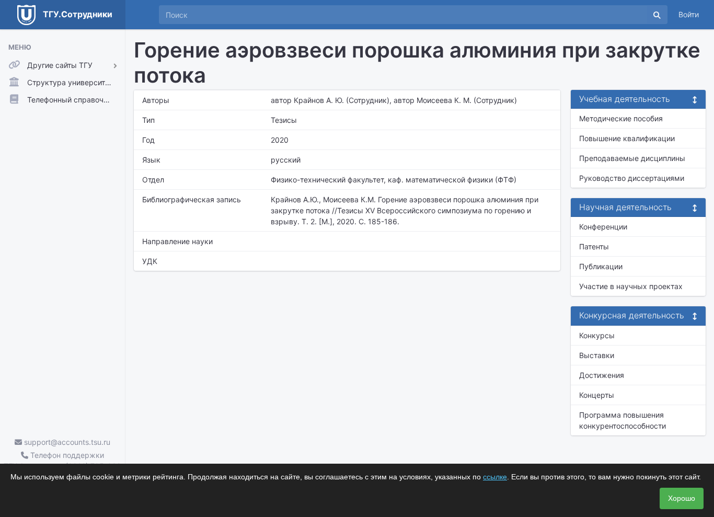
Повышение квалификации (627, 138)
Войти (688, 14)
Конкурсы (597, 335)
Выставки (596, 355)
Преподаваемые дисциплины (632, 158)
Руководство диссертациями (631, 178)
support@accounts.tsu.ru (66, 442)
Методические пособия (621, 118)
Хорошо (681, 498)
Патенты (594, 246)
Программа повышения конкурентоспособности (622, 420)
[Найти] (657, 15)
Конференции (603, 226)
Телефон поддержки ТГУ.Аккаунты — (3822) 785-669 (62, 460)
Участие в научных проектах (631, 286)
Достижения (601, 375)
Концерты (596, 394)
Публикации (601, 266)
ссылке (495, 477)
